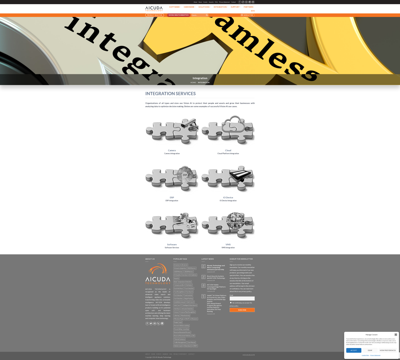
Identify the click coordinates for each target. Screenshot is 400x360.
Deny (370, 350)
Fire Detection (178, 295)
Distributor (189, 285)
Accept (354, 350)
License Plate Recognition (188, 312)
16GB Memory (178, 271)
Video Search (188, 346)
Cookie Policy (365, 355)
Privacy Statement (375, 355)
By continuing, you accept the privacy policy (241, 304)
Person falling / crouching (181, 329)
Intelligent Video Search (190, 305)
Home (193, 82)
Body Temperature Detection (182, 282)
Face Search (189, 292)
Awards (211, 2)
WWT (195, 346)
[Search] (207, 15)
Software (174, 7)
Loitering (176, 315)
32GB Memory (188, 271)
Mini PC (187, 319)
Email (231, 295)
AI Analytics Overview (180, 275)
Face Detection (189, 288)
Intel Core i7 (177, 305)
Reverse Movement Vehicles (182, 335)
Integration (220, 7)
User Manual (191, 342)
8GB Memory (192, 268)
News (200, 2)
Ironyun (176, 312)
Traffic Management (180, 342)
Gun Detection (178, 298)
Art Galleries (192, 275)
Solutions (204, 7)
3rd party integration (180, 268)
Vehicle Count (178, 346)
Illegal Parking (188, 298)
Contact (233, 2)
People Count (178, 322)
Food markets (188, 295)
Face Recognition (179, 292)
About (195, 2)
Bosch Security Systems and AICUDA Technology (216, 277)
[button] (396, 335)
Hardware (189, 7)
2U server (184, 265)
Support (235, 7)
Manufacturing (185, 315)
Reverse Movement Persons (182, 332)
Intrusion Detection (187, 309)
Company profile (179, 285)
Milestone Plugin (179, 319)
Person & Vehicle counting (181, 325)
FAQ (216, 2)
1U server (177, 265)
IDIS (253, 11)
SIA (193, 335)
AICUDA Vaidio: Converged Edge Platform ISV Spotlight (216, 287)
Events (205, 2)
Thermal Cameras (179, 339)
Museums (194, 319)
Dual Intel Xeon (178, 288)
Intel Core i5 (190, 302)
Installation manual (179, 302)
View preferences (388, 350)
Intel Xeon (177, 309)
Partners (248, 7)
